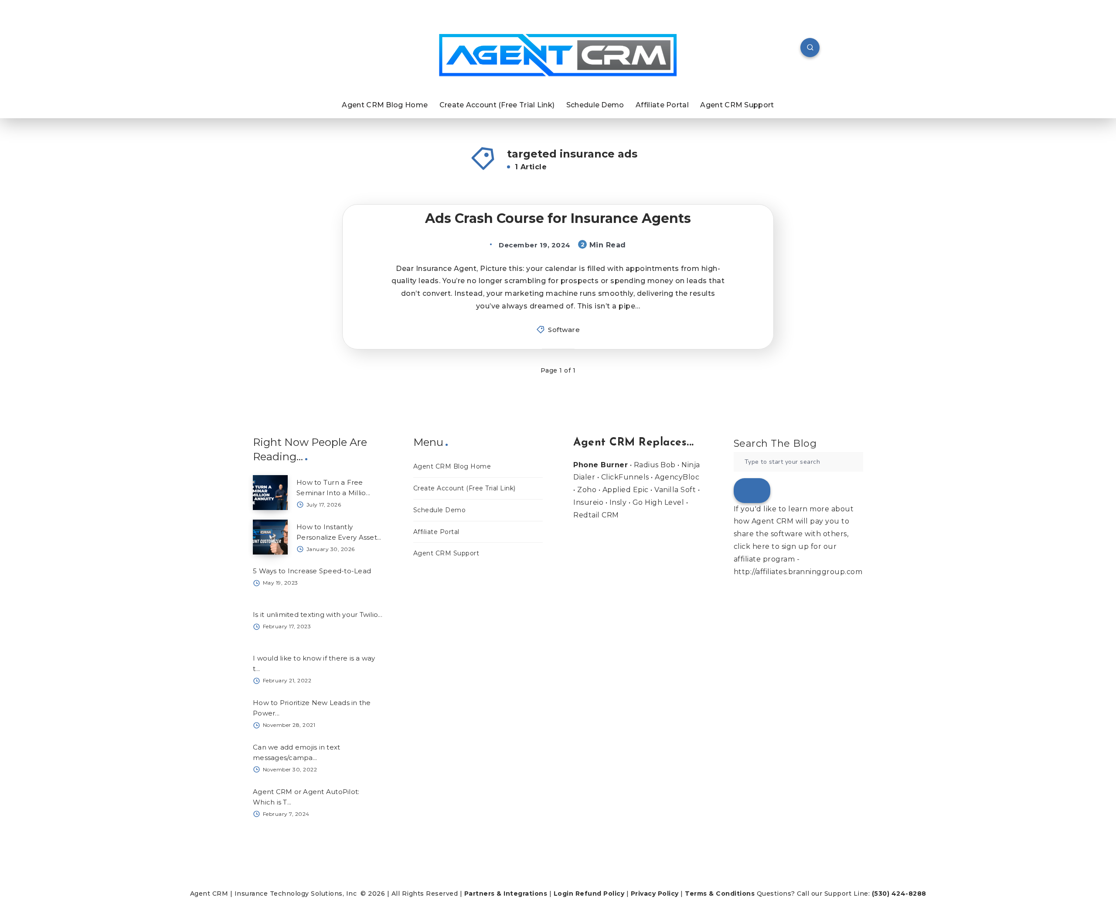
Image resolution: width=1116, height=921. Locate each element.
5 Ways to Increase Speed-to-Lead (312, 571)
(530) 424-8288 (899, 893)
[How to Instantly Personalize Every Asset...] (270, 537)
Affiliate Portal (662, 105)
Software (564, 329)
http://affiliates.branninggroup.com (798, 572)
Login (564, 893)
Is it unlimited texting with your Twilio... (317, 614)
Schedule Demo (595, 105)
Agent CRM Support (737, 105)
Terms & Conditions (720, 893)
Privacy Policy (655, 893)
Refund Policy (600, 893)
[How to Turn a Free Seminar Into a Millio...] (270, 492)
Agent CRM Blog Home (385, 105)
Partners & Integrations (506, 893)
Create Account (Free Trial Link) (497, 105)
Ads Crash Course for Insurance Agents (558, 218)
